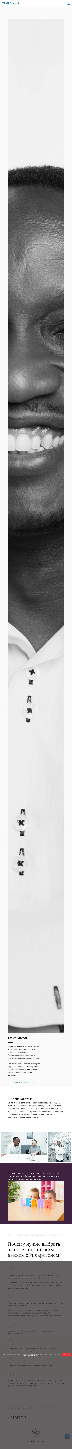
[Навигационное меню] (69, 4)
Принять (66, 1355)
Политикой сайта (35, 1355)
